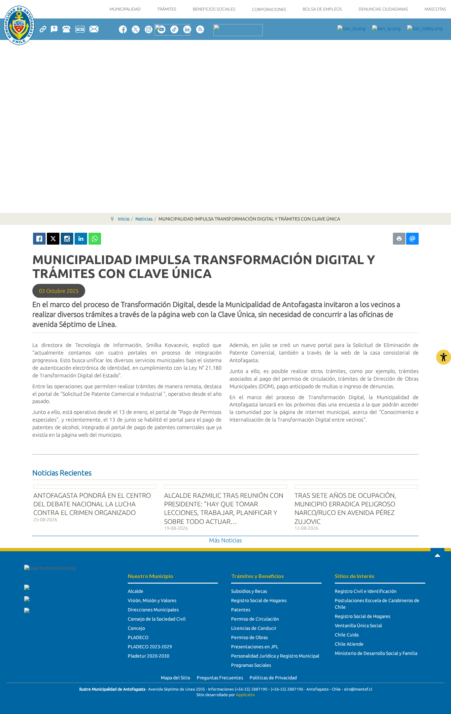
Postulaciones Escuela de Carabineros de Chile (377, 604)
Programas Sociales (251, 665)
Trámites (166, 9)
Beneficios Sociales (214, 9)
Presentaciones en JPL (254, 646)
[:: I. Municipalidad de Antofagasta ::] (19, 25)
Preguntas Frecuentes (220, 677)
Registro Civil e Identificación (366, 591)
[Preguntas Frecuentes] (56, 28)
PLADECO (138, 637)
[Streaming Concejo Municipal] (238, 29)
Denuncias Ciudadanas (383, 9)
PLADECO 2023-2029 (150, 646)
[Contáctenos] (96, 28)
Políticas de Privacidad (273, 677)
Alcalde (135, 591)
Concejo (136, 628)
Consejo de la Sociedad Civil (157, 619)
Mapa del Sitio (175, 677)
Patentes (240, 609)
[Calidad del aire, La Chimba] (172, 29)
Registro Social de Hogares (259, 600)
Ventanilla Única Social (358, 625)
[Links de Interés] (45, 28)
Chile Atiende (349, 644)
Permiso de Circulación (255, 619)
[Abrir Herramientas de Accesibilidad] (443, 357)
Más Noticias (225, 540)
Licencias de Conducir (253, 628)
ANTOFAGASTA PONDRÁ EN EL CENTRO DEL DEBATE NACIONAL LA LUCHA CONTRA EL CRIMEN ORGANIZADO (92, 504)
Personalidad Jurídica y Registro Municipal (275, 656)
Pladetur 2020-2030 (148, 656)
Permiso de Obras (249, 637)
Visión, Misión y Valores (152, 600)
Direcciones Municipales (153, 609)
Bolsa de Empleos (322, 9)
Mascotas (435, 9)
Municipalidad (125, 9)
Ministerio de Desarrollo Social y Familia (376, 653)
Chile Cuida (347, 634)
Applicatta (245, 695)
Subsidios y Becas (249, 591)
